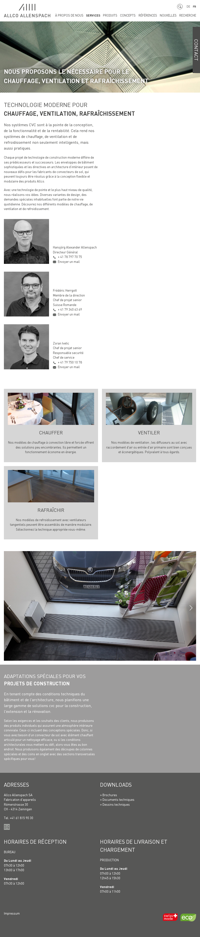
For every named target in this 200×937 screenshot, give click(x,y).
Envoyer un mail (69, 261)
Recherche (187, 15)
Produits (110, 15)
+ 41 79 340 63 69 (70, 309)
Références (148, 15)
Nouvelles (168, 15)
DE (188, 6)
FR (194, 6)
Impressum (12, 913)
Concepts (128, 15)
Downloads (116, 784)
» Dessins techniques (115, 804)
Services (93, 15)
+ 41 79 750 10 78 (70, 362)
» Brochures (108, 795)
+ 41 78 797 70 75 (70, 257)
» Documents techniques (117, 799)
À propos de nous (69, 15)
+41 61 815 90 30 (21, 818)
